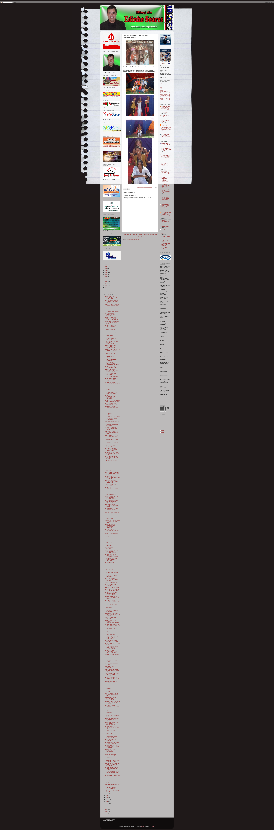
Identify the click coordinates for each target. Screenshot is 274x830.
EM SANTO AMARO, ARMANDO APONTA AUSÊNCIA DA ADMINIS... (111, 564)
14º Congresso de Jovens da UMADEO (165, 173)
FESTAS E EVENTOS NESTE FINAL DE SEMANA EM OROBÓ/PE (112, 764)
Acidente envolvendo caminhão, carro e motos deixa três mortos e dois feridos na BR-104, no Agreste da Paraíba (166, 147)
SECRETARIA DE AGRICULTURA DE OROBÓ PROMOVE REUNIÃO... (112, 760)
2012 (106, 811)
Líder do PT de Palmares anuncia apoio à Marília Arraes (165, 167)
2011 (106, 813)
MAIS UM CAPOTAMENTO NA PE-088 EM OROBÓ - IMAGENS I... (112, 338)
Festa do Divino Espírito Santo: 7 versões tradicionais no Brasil (165, 119)
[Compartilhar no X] (126, 189)
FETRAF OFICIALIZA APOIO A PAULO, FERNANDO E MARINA (112, 768)
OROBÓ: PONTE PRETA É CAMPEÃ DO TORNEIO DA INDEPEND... (112, 678)
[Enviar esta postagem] (155, 187)
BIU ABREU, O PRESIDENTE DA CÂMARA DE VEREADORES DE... (112, 723)
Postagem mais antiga (150, 234)
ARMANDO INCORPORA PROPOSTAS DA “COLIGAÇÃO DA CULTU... (112, 310)
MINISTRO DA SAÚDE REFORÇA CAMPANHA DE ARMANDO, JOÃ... (112, 449)
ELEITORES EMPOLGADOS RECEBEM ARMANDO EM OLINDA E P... (111, 610)
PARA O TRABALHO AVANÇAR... (110, 548)
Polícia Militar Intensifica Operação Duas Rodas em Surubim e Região (165, 224)
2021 (106, 274)
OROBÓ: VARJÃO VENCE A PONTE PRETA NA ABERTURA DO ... (111, 637)
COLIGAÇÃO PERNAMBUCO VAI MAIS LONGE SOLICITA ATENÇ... (112, 781)
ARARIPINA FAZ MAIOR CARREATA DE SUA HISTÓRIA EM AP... (110, 698)
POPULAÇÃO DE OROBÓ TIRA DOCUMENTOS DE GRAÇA (112, 590)
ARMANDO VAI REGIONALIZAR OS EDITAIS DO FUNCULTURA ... (112, 493)
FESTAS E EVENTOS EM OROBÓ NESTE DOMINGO (112, 641)
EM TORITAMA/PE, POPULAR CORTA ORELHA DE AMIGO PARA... (112, 388)
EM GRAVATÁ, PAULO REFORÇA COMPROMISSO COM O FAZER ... (112, 530)
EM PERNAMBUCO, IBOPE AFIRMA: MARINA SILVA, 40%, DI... (111, 694)
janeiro (107, 806)
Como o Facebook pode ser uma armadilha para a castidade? (165, 207)
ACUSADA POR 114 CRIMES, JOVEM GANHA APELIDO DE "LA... (112, 670)
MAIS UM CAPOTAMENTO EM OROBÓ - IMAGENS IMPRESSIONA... (112, 501)
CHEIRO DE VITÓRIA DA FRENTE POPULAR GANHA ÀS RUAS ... (112, 606)
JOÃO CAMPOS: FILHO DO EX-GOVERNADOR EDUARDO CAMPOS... (111, 497)
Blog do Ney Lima (165, 106)
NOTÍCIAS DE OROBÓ (164, 164)
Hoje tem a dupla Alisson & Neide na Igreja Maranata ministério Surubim (165, 199)
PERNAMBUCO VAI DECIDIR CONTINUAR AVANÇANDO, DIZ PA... (112, 453)
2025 (106, 266)
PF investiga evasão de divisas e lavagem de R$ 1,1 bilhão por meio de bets (165, 138)
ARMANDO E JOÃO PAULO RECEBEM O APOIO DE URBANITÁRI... (111, 575)
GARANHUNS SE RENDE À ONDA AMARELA (111, 419)
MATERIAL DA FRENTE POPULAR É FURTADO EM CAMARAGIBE (112, 481)
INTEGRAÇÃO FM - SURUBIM (166, 213)
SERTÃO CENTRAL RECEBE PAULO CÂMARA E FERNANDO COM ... (112, 647)
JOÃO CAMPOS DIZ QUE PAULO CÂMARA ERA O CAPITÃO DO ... (111, 559)
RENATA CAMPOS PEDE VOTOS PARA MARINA (111, 404)
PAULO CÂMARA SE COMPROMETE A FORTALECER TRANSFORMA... (110, 751)
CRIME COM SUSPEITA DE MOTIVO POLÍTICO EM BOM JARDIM (111, 297)
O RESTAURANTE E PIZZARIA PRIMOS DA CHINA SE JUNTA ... (112, 379)
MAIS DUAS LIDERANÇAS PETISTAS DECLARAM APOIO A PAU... (111, 568)
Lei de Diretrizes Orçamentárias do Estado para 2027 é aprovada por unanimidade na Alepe (166, 110)
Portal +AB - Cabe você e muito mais (165, 248)
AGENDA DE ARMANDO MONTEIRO (110, 374)
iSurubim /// (164, 196)
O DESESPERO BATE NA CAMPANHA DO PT (111, 629)
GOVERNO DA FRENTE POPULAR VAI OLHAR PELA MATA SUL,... (112, 579)
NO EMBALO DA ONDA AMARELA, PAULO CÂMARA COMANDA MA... (112, 602)
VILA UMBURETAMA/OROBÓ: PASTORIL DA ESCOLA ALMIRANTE (112, 674)
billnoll (142, 826)
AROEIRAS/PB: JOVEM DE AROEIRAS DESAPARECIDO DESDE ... (112, 715)
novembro (108, 291)
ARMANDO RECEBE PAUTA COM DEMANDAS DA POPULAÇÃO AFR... (111, 787)
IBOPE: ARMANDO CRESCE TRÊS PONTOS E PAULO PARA (111, 535)
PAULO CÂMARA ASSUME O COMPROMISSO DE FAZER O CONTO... (112, 412)
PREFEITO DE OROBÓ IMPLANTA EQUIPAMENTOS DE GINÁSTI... (112, 334)
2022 (106, 272)
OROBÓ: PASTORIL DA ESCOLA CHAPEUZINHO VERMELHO (111, 428)
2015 (106, 285)
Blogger (152, 826)
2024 (106, 268)
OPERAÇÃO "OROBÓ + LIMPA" (112, 587)
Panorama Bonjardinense (165, 221)
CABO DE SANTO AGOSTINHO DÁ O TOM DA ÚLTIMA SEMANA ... (112, 351)
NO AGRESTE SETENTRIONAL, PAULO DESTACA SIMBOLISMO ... (112, 489)
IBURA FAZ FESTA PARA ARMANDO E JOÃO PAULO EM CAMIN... (112, 756)
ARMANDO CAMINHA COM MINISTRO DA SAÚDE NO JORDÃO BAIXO (111, 424)
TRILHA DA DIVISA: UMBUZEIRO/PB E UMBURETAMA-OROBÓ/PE (112, 363)
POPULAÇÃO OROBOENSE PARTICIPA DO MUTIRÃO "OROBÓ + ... (111, 457)
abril (107, 801)
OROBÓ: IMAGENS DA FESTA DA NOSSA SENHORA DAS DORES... (112, 656)
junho (107, 797)
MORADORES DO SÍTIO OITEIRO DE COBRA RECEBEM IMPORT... (111, 683)
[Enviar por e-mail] (123, 189)
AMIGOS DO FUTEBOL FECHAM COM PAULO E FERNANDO (111, 732)
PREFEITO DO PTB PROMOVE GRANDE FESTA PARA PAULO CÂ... (112, 702)
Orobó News (164, 171)
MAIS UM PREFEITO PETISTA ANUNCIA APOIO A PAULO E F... (112, 436)
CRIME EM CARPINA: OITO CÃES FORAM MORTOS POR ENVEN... (111, 711)
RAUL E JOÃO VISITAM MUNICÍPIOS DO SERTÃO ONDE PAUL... (112, 314)
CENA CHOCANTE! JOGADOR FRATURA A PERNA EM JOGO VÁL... (112, 541)
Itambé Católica (165, 204)
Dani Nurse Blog (165, 154)
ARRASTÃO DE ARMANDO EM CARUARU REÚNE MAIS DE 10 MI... (112, 432)
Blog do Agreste (165, 124)
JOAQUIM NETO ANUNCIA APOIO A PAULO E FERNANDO (111, 445)
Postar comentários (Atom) (133, 239)
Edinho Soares (164, 430)
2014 (106, 287)
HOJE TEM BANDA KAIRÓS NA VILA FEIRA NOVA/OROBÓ (112, 401)
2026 (106, 264)
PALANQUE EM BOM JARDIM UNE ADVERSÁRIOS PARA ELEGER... (112, 473)
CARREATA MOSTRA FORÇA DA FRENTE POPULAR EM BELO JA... (112, 306)
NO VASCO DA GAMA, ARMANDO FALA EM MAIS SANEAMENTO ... (112, 707)
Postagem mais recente (130, 234)
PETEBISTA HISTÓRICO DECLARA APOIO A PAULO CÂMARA (112, 727)
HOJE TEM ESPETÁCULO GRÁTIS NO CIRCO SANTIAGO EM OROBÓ (111, 327)
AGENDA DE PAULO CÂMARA (112, 376)
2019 (106, 278)
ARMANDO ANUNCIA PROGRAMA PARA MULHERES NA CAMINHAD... (110, 526)
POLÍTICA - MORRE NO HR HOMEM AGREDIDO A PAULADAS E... (111, 359)
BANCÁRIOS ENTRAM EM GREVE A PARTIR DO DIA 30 (112, 416)
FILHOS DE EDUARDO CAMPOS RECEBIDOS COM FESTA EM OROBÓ (112, 408)
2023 (106, 270)
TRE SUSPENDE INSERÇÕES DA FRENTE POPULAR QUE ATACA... (112, 772)
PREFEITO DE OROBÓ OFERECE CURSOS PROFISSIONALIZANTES (111, 318)
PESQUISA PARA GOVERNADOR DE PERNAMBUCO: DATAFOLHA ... (110, 397)
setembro (108, 294)
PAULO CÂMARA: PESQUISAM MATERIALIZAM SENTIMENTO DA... (112, 777)
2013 (106, 809)
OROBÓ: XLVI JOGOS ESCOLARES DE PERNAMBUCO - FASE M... (112, 555)
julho (107, 795)
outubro (107, 292)
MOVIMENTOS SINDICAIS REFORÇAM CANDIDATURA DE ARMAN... (112, 746)
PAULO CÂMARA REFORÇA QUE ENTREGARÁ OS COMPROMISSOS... (111, 736)
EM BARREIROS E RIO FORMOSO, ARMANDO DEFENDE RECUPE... (111, 651)
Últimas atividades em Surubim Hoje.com (165, 244)
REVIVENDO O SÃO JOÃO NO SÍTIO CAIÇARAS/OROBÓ (112, 572)
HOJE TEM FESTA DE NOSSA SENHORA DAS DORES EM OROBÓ (112, 660)
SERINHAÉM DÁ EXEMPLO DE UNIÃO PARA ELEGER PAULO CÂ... (112, 521)
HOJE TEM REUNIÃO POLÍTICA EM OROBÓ (111, 367)
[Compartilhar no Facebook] (127, 189)
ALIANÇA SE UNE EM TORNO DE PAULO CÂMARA (112, 743)
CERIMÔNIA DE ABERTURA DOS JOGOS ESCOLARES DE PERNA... (112, 505)
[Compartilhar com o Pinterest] (129, 189)
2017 (106, 281)
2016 (106, 283)
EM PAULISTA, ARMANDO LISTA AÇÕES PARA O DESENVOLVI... (111, 517)
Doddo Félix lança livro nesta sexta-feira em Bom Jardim (165, 216)
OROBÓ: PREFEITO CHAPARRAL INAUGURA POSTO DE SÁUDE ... (111, 370)
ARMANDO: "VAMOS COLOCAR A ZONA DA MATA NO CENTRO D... (112, 355)
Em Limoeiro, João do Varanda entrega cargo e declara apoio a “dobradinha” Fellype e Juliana (166, 128)
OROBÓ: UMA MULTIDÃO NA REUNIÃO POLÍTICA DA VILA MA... (112, 626)
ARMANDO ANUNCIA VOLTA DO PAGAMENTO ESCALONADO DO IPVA (111, 441)
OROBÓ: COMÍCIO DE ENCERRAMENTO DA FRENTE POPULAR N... (111, 346)
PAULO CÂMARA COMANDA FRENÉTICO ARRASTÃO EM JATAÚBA (112, 614)
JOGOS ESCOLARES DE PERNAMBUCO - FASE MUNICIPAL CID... (111, 462)
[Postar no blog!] (125, 189)
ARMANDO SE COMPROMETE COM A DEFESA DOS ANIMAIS (112, 719)
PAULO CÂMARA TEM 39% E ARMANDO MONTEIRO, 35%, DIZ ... (112, 510)
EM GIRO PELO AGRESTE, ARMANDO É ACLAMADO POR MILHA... (111, 301)
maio (107, 799)
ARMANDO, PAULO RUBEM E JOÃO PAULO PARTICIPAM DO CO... (112, 687)
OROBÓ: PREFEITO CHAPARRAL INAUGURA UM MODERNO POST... (112, 384)
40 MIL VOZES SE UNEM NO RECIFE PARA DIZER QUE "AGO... (112, 322)
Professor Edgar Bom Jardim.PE (165, 135)
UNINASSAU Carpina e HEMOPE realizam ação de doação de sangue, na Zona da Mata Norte (165, 158)
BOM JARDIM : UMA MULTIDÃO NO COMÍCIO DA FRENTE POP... (112, 477)
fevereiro (108, 805)
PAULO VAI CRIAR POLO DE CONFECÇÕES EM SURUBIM (112, 469)
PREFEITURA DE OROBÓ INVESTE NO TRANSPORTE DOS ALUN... (112, 597)
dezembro (108, 289)
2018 (106, 280)
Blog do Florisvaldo (164, 178)
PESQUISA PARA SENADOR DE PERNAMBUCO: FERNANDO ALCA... (111, 593)
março (107, 803)
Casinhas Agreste (165, 143)
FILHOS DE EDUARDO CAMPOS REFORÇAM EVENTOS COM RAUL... (111, 392)
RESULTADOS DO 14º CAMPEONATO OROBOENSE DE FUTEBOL (112, 621)
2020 (106, 276)
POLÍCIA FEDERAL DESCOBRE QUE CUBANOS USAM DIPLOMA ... (112, 633)
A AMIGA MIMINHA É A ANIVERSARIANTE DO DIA (112, 330)
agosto (107, 793)
